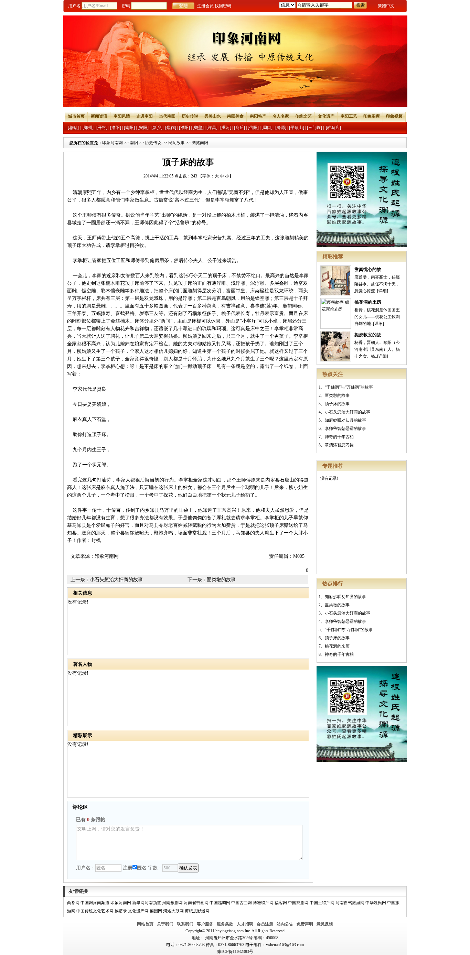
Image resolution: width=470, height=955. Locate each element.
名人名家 (281, 116)
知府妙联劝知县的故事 (345, 420)
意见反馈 (325, 924)
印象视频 (394, 116)
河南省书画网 (196, 902)
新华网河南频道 (146, 902)
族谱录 (121, 911)
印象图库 (371, 116)
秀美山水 (212, 116)
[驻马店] (333, 127)
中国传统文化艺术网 (95, 911)
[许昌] (211, 127)
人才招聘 (245, 924)
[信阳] (253, 127)
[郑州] (88, 127)
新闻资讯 (99, 116)
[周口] (267, 127)
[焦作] (170, 127)
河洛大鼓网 (173, 911)
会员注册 (265, 924)
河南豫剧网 (172, 902)
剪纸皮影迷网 (197, 911)
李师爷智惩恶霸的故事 (345, 428)
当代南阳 (167, 116)
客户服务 (205, 924)
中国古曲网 (241, 902)
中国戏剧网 (298, 902)
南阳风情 (122, 116)
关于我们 (165, 924)
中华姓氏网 (375, 902)
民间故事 (176, 142)
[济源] (280, 127)
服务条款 (225, 924)
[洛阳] (115, 127)
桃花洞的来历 (367, 302)
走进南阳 (144, 116)
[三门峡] (314, 127)
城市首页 (76, 116)
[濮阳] (184, 127)
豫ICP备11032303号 (235, 951)
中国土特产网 (322, 902)
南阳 (134, 142)
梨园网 (156, 911)
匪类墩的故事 (337, 395)
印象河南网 (112, 142)
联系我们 (185, 924)
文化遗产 (326, 116)
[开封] (101, 127)
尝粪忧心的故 (367, 269)
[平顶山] (296, 127)
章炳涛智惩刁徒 (339, 445)
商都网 (73, 902)
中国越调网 (220, 902)
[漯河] (225, 127)
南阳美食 (235, 116)
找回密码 (223, 5)
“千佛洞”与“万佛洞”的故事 (349, 387)
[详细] (382, 291)
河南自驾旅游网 (349, 902)
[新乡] (156, 127)
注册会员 (205, 5)
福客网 (281, 902)
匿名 (142, 867)
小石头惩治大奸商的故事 (347, 412)
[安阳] (143, 127)
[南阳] (129, 127)
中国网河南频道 (95, 902)
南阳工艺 (349, 116)
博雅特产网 (263, 902)
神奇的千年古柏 (339, 436)
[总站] (73, 127)
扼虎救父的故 (367, 334)
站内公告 (285, 924)
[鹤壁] (198, 127)
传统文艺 (303, 116)
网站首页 (145, 924)
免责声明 (305, 924)
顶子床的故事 (337, 403)
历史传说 (190, 116)
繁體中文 (386, 5)
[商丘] (239, 127)
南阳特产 (258, 116)
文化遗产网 (138, 911)
